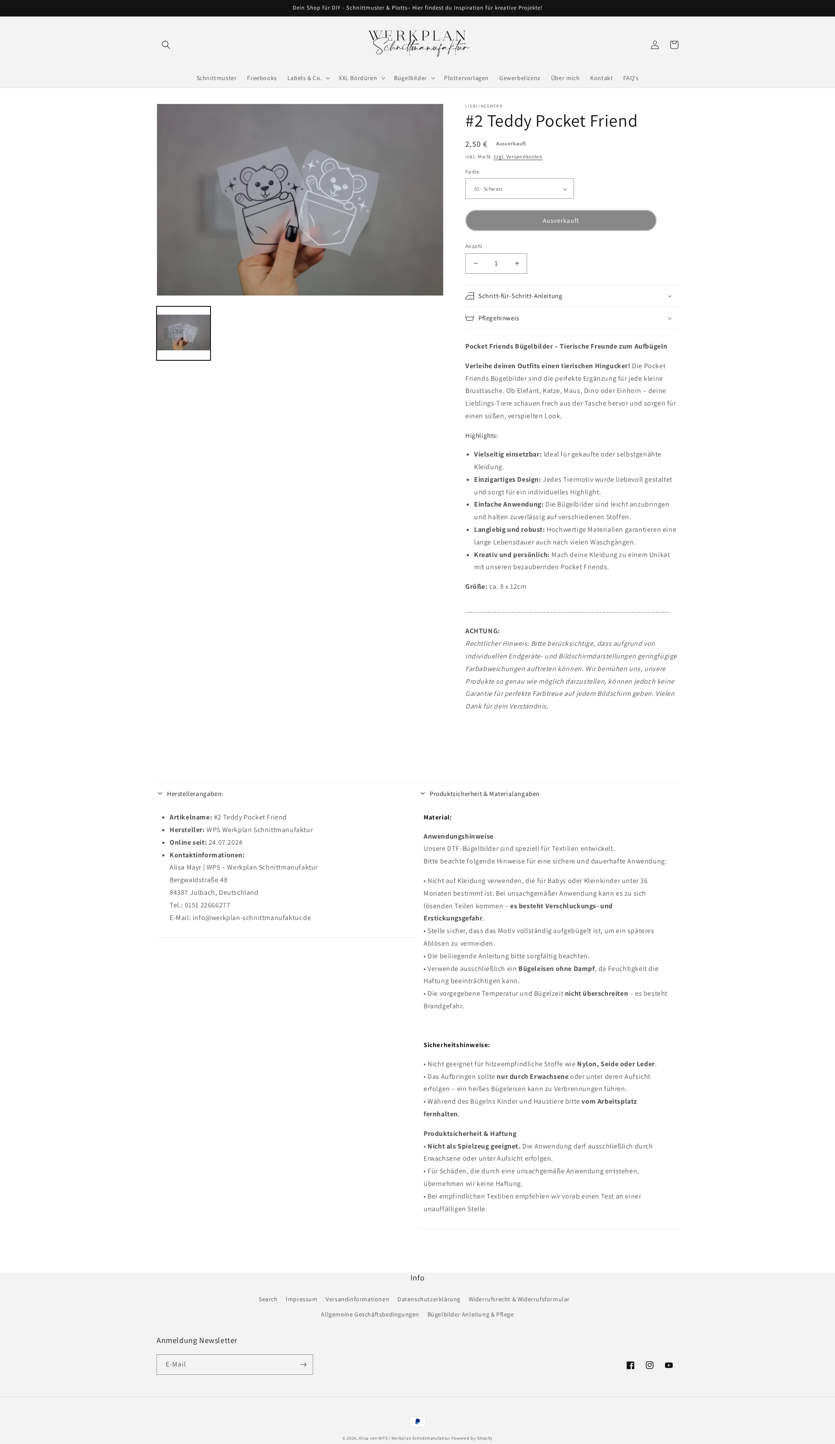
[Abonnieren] (303, 1364)
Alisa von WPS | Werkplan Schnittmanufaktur (404, 1438)
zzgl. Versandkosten (518, 156)
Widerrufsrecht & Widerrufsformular (519, 1299)
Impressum (301, 1299)
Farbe (472, 171)
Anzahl (473, 246)
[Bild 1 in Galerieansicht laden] (183, 333)
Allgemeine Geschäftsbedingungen (370, 1314)
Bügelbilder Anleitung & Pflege (471, 1314)
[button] (166, 44)
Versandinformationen (357, 1299)
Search (268, 1299)
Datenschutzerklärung (429, 1299)
